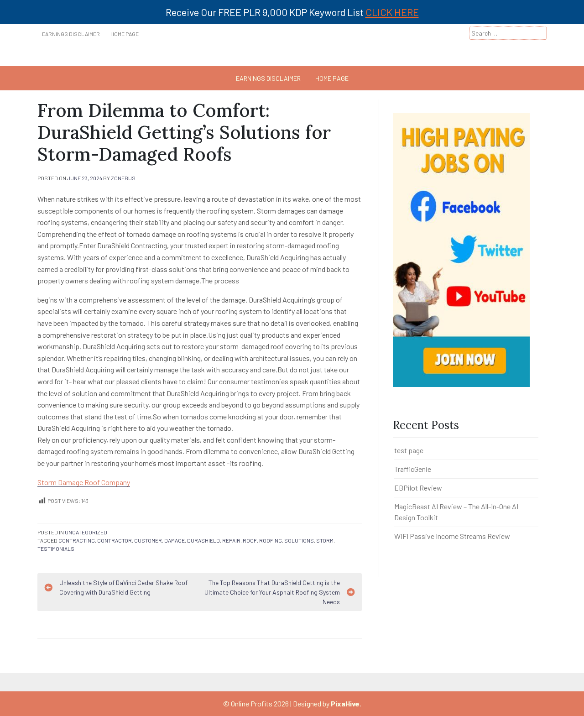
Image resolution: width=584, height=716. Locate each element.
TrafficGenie (412, 469)
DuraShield (203, 540)
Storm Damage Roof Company (83, 482)
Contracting (76, 540)
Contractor (114, 540)
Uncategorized (86, 532)
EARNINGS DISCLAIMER (71, 34)
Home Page (124, 34)
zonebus (123, 178)
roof (250, 540)
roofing (270, 540)
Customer (148, 540)
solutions (299, 540)
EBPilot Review (418, 487)
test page (408, 450)
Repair (231, 540)
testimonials (55, 548)
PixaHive (345, 703)
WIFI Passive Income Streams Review (452, 536)
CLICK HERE (392, 12)
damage (174, 540)
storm (325, 540)
